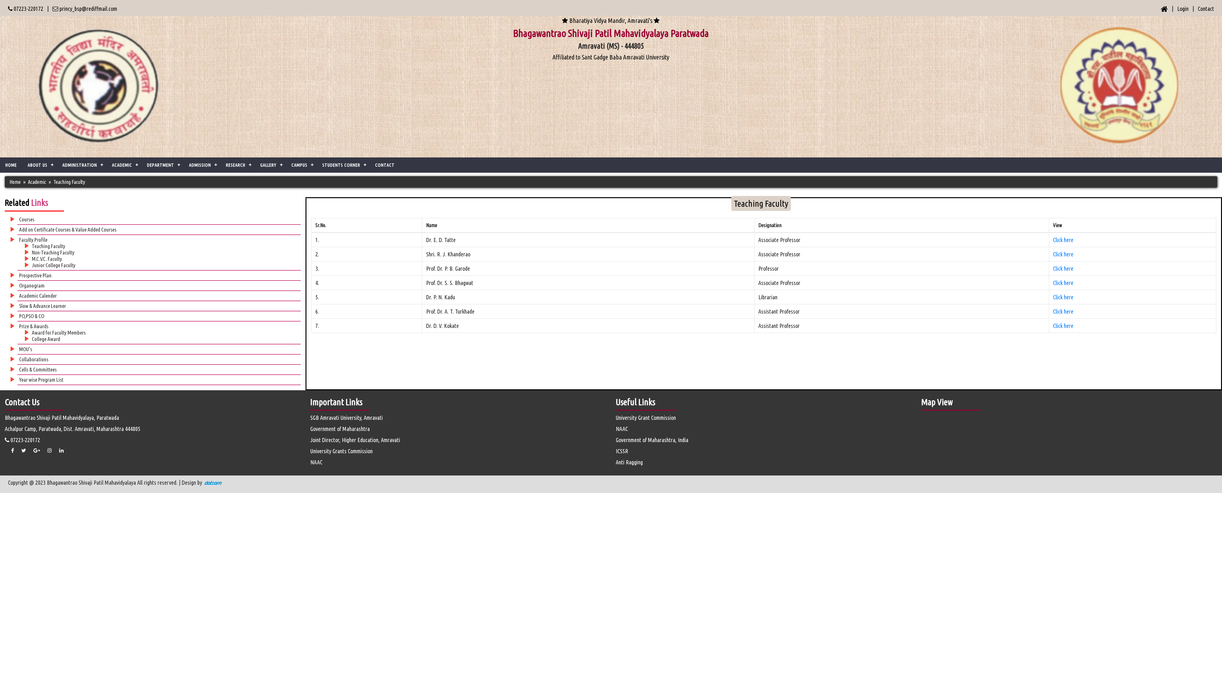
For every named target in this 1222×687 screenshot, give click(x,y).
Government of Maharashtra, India (652, 440)
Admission (200, 165)
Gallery (268, 165)
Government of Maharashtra (340, 429)
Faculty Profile (33, 240)
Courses (26, 219)
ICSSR (622, 451)
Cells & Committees (38, 369)
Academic (37, 182)
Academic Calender (38, 296)
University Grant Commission (646, 417)
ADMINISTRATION (79, 165)
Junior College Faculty (53, 265)
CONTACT (385, 165)
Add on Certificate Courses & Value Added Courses (67, 229)
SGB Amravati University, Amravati (346, 417)
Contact (1206, 8)
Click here (1063, 240)
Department (160, 165)
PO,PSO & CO (31, 316)
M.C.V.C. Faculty (47, 259)
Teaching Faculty (48, 246)
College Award (46, 339)
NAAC (316, 462)
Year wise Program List (41, 380)
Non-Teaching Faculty (53, 252)
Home (11, 165)
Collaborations (33, 359)
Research (235, 165)
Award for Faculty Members (59, 333)
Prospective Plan (35, 275)
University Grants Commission (341, 451)
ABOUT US (37, 165)
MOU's (25, 349)
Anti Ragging (629, 462)
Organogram (32, 285)
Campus (299, 165)
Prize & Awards (33, 326)
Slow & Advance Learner (42, 306)
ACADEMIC (122, 165)
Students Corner (341, 165)
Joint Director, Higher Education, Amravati (355, 440)
